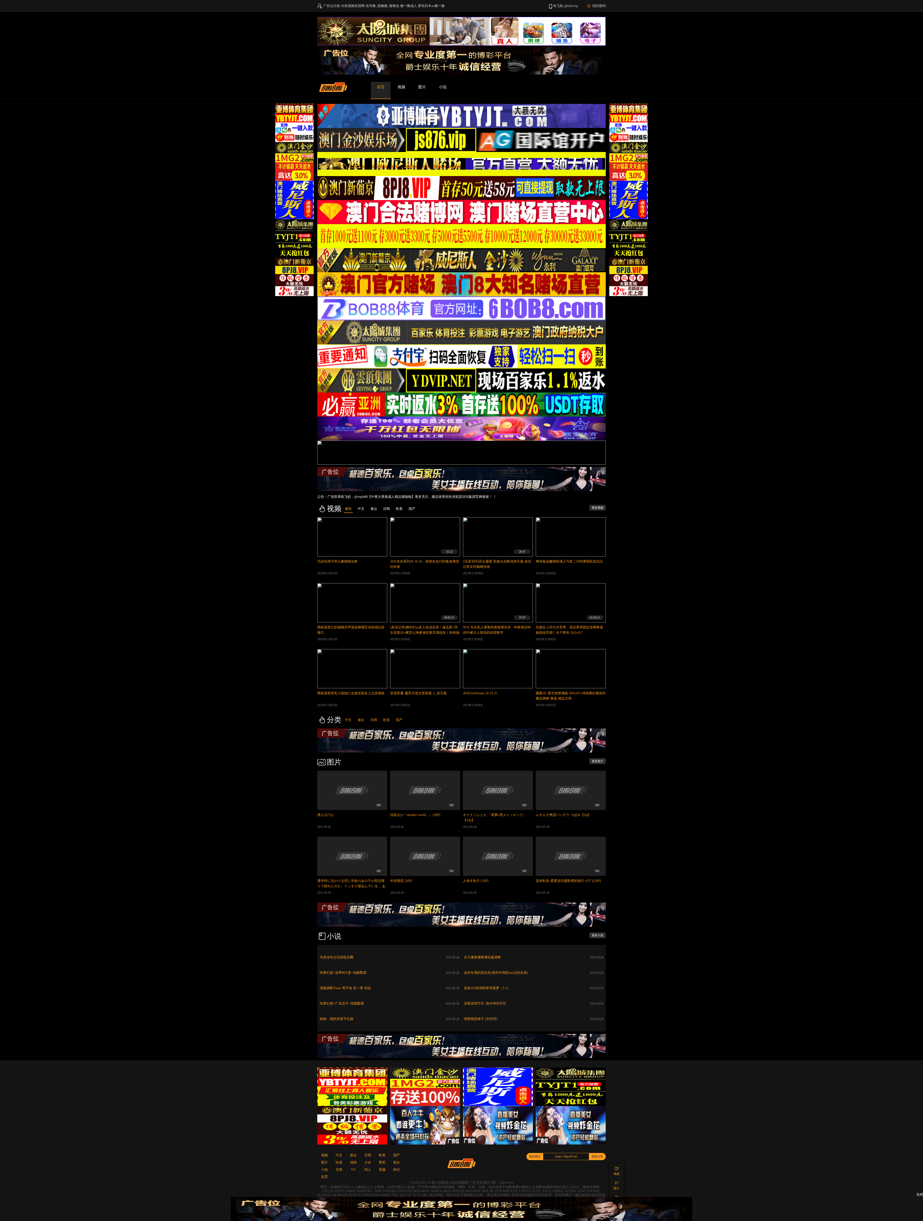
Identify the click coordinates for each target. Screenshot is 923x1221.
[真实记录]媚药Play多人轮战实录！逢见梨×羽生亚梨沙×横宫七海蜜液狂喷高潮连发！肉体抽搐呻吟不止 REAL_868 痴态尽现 (424, 633)
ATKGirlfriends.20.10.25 (480, 693)
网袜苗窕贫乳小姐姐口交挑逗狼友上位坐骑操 (351, 693)
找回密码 (599, 6)
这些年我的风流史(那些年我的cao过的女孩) (496, 972)
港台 (361, 720)
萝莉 (382, 1162)
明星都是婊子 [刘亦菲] (481, 1019)
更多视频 (597, 507)
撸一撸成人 (408, 6)
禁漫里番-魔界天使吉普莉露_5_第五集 (418, 693)
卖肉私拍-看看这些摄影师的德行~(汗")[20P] (568, 881)
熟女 (396, 1162)
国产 (399, 720)
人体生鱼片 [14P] (475, 881)
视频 (401, 87)
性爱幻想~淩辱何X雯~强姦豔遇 (343, 972)
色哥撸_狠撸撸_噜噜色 (382, 6)
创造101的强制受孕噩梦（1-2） (487, 988)
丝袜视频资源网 (353, 6)
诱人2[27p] (325, 815)
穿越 (382, 1169)
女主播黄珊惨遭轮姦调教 (482, 957)
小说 (443, 87)
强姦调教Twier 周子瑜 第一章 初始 (345, 988)
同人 (367, 1169)
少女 (367, 1162)
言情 (339, 1169)
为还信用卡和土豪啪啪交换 (337, 561)
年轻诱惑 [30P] (401, 881)
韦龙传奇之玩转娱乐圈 (336, 957)
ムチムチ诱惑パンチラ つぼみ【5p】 (563, 815)
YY (353, 1169)
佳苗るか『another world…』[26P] (415, 815)
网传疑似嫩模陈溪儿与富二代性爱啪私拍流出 (569, 561)
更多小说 (597, 935)
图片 (422, 87)
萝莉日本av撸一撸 (431, 6)
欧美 (386, 720)
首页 (381, 87)
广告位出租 (331, 6)
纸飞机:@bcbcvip (565, 6)
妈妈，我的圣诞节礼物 (336, 1019)
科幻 (396, 1169)
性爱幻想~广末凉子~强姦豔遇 (342, 1003)
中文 (348, 720)
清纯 (353, 1162)
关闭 (919, 1194)
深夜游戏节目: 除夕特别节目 (485, 1003)
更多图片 (597, 761)
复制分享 (597, 1156)
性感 (339, 1162)
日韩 (373, 720)
